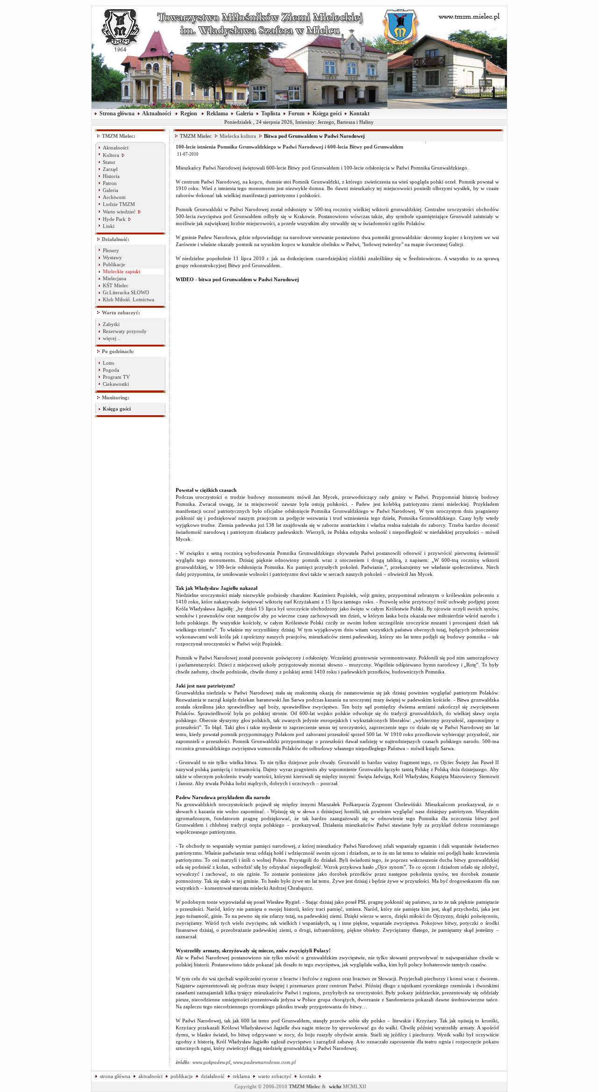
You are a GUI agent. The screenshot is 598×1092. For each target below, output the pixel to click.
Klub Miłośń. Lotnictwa (128, 299)
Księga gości (327, 113)
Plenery (111, 250)
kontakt (307, 1076)
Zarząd (110, 169)
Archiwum (114, 197)
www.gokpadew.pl (211, 1062)
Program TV (116, 377)
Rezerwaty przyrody (125, 331)
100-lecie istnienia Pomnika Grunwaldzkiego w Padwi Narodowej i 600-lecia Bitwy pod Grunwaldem (289, 146)
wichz (335, 1086)
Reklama (217, 113)
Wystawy (112, 257)
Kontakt (359, 113)
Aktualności (156, 113)
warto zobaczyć (275, 1076)
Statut (109, 162)
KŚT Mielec (115, 285)
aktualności (150, 1076)
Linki (108, 226)
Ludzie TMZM (119, 204)
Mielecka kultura (238, 136)
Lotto (108, 363)
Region (188, 113)
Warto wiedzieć (120, 211)
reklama (241, 1076)
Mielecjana (114, 278)
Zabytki (111, 324)
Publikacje (114, 264)
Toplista (270, 113)
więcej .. (112, 338)
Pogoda (111, 370)
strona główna (115, 1076)
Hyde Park (115, 219)
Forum (296, 113)
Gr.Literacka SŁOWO (126, 292)
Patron (110, 183)
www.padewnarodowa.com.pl (264, 1062)
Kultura (111, 155)
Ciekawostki (116, 384)
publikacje (182, 1076)
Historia (111, 176)
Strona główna (117, 113)
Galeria (244, 113)
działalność (213, 1076)
